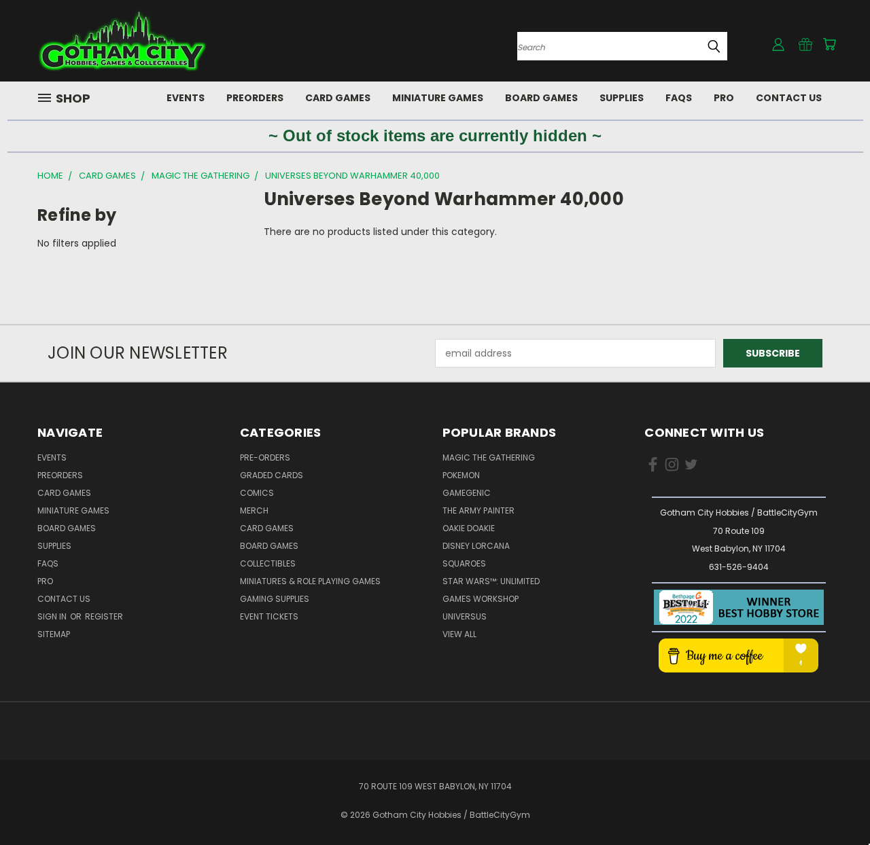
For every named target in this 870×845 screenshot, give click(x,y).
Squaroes (464, 563)
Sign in (53, 616)
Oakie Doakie (468, 528)
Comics (257, 493)
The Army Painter (478, 510)
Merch (254, 510)
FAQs (678, 98)
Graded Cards (271, 475)
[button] (739, 607)
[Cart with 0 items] (829, 44)
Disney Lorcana (476, 546)
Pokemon (461, 475)
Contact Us (789, 98)
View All (459, 634)
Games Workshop (480, 599)
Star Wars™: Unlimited (491, 581)
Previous (834, 802)
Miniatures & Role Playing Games (310, 581)
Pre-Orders (265, 457)
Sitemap (53, 634)
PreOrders (254, 98)
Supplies (621, 98)
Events (186, 98)
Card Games (337, 98)
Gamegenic (466, 493)
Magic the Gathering (488, 457)
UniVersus (464, 616)
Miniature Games (437, 98)
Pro (724, 98)
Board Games (541, 98)
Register (104, 616)
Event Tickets (269, 616)
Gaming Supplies (274, 599)
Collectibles (268, 563)
